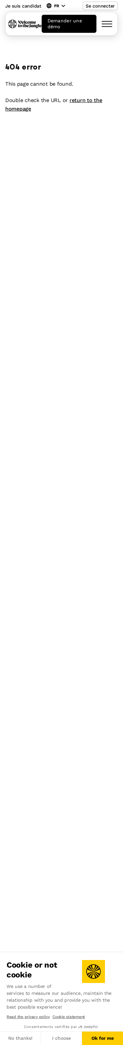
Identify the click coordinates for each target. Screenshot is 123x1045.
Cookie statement (68, 1016)
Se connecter (100, 6)
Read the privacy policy (28, 1016)
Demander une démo (65, 23)
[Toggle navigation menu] (107, 24)
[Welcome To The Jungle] (25, 24)
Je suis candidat (23, 6)
